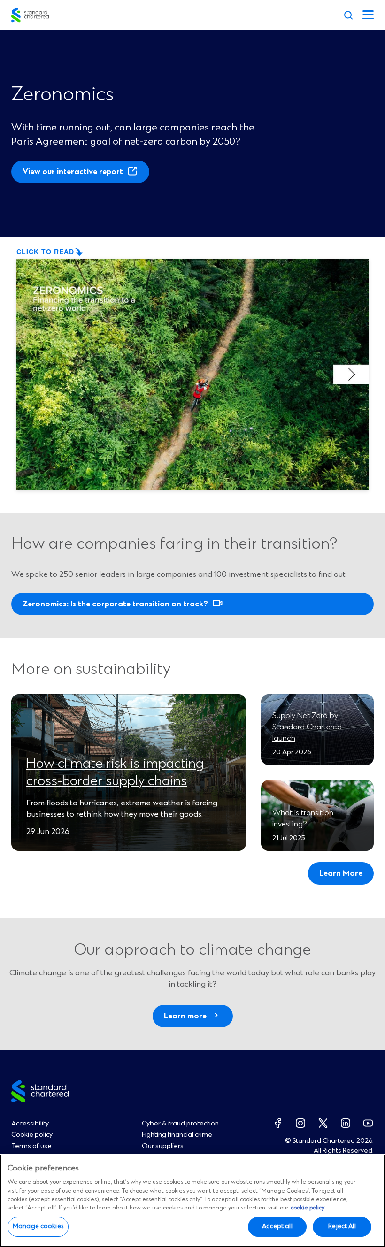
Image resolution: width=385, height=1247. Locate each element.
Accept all (277, 1226)
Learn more (185, 1016)
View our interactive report (76, 175)
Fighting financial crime (177, 1135)
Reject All (341, 1226)
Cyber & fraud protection (180, 1123)
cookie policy (307, 1207)
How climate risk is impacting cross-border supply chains (115, 772)
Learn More (340, 873)
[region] (192, 1200)
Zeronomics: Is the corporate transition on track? (115, 604)
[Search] (348, 15)
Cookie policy (32, 1135)
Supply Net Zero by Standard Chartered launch (307, 727)
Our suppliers (163, 1146)
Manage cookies (38, 1226)
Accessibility (30, 1123)
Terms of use (31, 1146)
